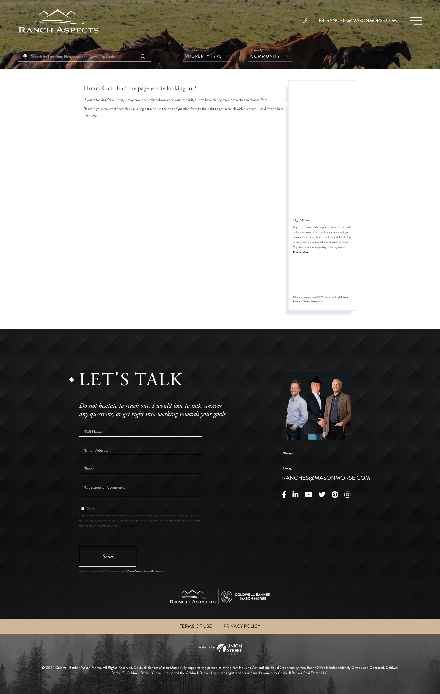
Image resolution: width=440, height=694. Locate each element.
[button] (143, 57)
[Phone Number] (306, 20)
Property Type (203, 56)
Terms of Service (310, 301)
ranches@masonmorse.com (361, 20)
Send (321, 283)
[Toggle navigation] (416, 21)
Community (265, 56)
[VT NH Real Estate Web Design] (220, 649)
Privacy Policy (300, 252)
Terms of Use (196, 626)
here (148, 108)
